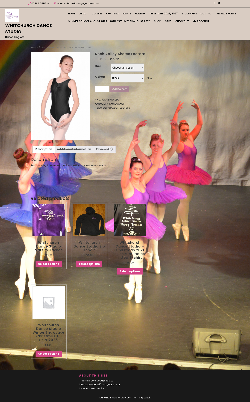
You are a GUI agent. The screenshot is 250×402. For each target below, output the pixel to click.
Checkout (182, 21)
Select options (48, 264)
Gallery (140, 13)
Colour (100, 77)
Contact (207, 13)
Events (126, 13)
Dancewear (48, 47)
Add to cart (119, 89)
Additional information (74, 149)
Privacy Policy (226, 13)
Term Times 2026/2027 (163, 13)
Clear (150, 78)
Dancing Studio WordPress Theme (119, 397)
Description (43, 149)
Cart (168, 21)
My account (201, 21)
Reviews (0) (104, 149)
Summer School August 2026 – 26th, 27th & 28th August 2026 (109, 21)
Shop (157, 21)
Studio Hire (189, 13)
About (83, 13)
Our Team (112, 13)
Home (71, 13)
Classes (97, 13)
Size (98, 66)
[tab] (43, 149)
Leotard (125, 108)
